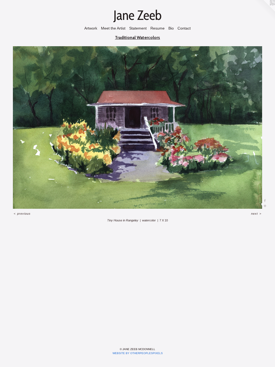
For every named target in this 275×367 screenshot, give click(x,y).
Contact (184, 28)
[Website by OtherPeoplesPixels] (264, 10)
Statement (138, 28)
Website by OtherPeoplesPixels (138, 353)
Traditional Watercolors (137, 37)
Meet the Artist (113, 28)
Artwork (90, 28)
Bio (171, 28)
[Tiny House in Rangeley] (137, 127)
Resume (157, 28)
